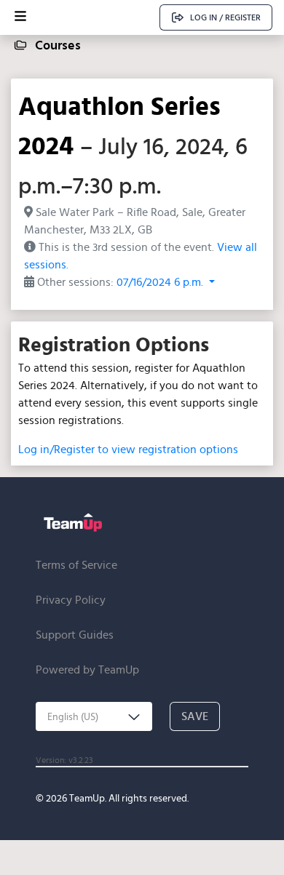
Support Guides (75, 635)
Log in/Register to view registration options (128, 449)
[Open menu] (20, 17)
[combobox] (94, 716)
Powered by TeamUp (87, 669)
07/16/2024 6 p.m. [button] (161, 282)
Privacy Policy (71, 600)
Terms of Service (76, 565)
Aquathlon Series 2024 (119, 125)
